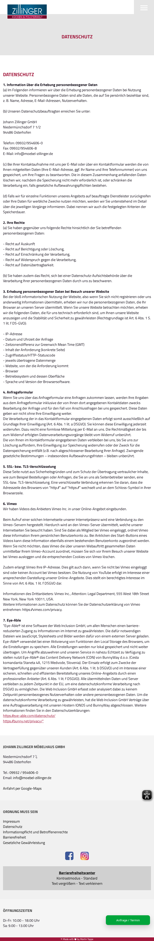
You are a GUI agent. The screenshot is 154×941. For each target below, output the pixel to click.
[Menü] (144, 7)
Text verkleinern (90, 883)
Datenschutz (12, 826)
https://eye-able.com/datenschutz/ (29, 715)
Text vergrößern (63, 883)
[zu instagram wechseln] (84, 856)
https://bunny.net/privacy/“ (23, 721)
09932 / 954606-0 (23, 772)
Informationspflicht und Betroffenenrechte (35, 832)
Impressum (11, 821)
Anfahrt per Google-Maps (22, 788)
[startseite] (25, 10)
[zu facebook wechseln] (69, 856)
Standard (90, 878)
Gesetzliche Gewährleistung (24, 842)
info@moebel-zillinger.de (32, 777)
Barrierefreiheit (14, 837)
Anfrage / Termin (128, 920)
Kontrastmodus (68, 878)
